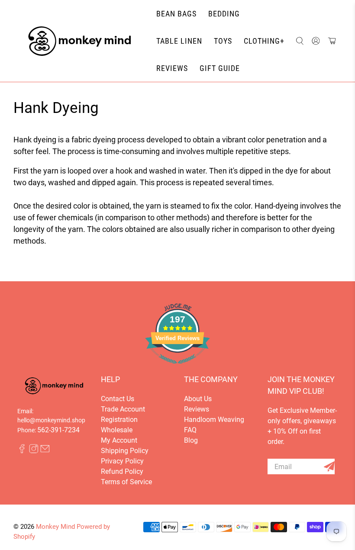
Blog (191, 440)
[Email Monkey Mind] (45, 451)
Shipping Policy (124, 451)
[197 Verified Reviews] (177, 368)
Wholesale (116, 430)
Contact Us (117, 399)
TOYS (223, 40)
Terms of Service (126, 482)
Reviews (196, 409)
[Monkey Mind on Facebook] (22, 451)
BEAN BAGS (176, 13)
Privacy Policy (122, 461)
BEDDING (224, 13)
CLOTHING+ (264, 40)
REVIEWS (172, 68)
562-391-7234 (58, 430)
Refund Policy (122, 471)
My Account (119, 440)
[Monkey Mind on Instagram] (34, 451)
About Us (198, 399)
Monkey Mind (55, 527)
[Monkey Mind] (80, 41)
